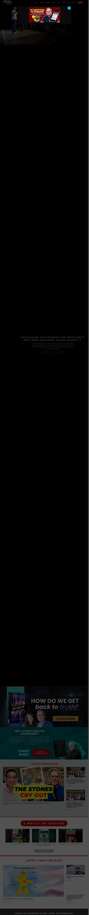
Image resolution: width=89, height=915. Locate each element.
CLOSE (69, 8)
